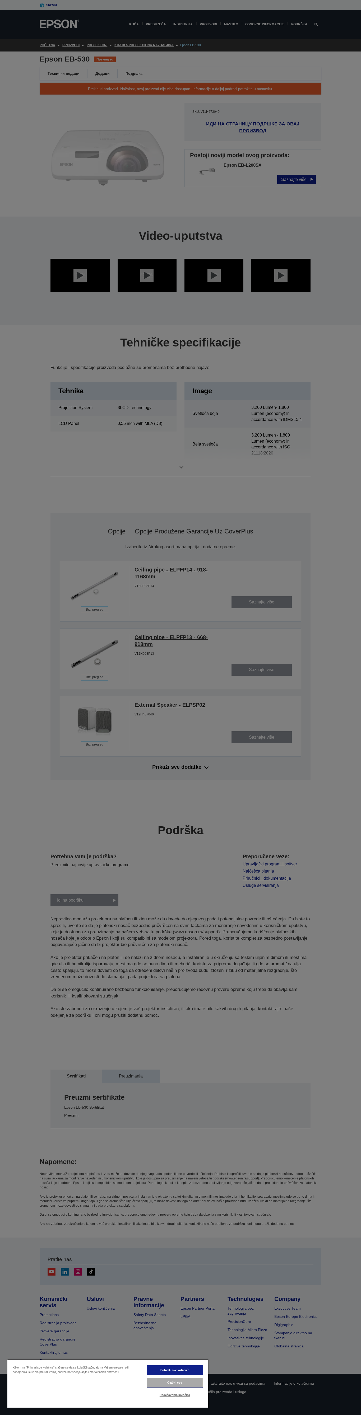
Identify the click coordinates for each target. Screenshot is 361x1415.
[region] (107, 1383)
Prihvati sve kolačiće (174, 1370)
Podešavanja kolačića (175, 1395)
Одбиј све (174, 1382)
